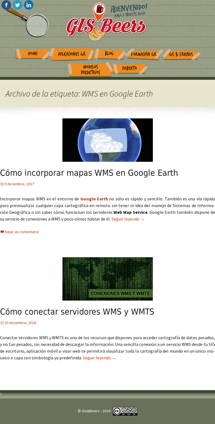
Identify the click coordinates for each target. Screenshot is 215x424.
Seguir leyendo (128, 219)
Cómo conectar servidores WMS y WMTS (77, 312)
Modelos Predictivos (90, 70)
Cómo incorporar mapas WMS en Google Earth (89, 173)
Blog (109, 54)
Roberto (129, 68)
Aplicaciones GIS (72, 54)
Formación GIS (143, 54)
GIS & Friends (181, 54)
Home (33, 54)
